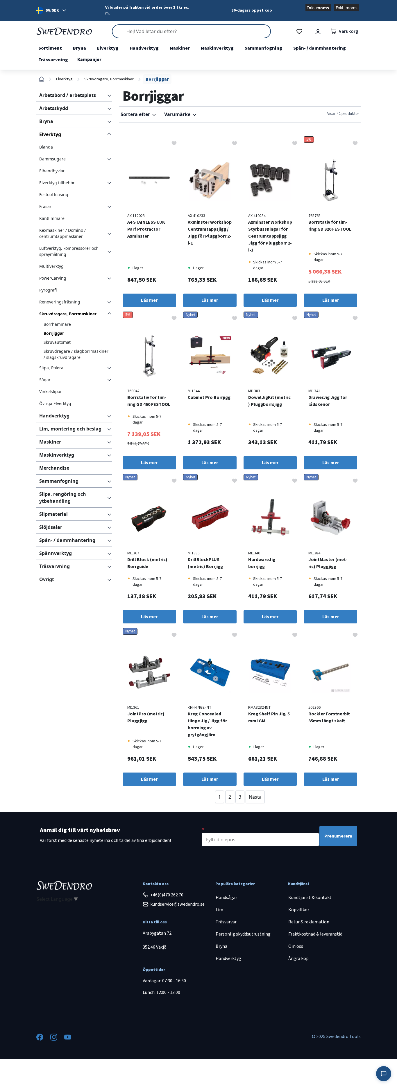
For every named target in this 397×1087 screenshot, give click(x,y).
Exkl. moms (346, 7)
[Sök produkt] (191, 31)
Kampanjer (89, 59)
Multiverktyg (51, 266)
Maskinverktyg (217, 48)
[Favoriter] (299, 31)
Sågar (45, 379)
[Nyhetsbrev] (203, 829)
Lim (219, 910)
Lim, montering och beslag (70, 429)
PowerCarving (52, 278)
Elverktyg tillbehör (57, 182)
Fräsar (45, 206)
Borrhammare (57, 324)
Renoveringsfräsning (59, 302)
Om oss (295, 946)
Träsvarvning (53, 60)
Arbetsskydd (53, 108)
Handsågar (226, 897)
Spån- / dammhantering (319, 48)
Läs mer (149, 300)
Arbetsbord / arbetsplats (67, 95)
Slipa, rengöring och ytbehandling (62, 497)
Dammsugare (52, 159)
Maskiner (180, 48)
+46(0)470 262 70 (166, 895)
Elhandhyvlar (52, 170)
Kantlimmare (52, 218)
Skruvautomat (57, 342)
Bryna (79, 48)
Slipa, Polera (51, 367)
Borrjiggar (54, 333)
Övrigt (46, 579)
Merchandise (54, 468)
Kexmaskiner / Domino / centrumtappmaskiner (62, 233)
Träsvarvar (226, 922)
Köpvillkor (298, 910)
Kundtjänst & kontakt (310, 897)
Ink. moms (318, 7)
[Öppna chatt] (383, 1073)
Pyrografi (48, 290)
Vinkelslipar (50, 391)
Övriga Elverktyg (55, 403)
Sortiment (50, 48)
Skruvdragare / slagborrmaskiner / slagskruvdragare (76, 354)
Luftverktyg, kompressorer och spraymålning (69, 251)
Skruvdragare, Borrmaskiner (109, 79)
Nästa (255, 797)
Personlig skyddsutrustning (243, 934)
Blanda (46, 147)
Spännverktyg (55, 553)
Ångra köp (298, 958)
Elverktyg (108, 48)
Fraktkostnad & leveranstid (315, 934)
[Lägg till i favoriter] (174, 143)
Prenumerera (338, 836)
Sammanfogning (263, 48)
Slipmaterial (53, 514)
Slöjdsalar (50, 527)
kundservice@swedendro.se (177, 904)
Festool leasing (53, 194)
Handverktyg (144, 48)
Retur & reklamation (308, 922)
